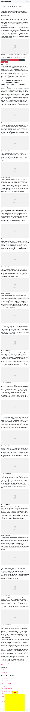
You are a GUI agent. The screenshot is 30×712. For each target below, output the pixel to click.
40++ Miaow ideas (6, 680)
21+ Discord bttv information (8, 688)
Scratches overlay (14, 60)
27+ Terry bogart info (6, 683)
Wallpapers (4, 672)
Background (4, 669)
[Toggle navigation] (27, 1)
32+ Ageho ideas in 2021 (7, 686)
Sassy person (4, 62)
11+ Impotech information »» (21, 663)
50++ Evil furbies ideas (7, 678)
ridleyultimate (7, 1)
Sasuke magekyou (5, 60)
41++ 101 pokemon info (7, 691)
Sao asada (22, 60)
